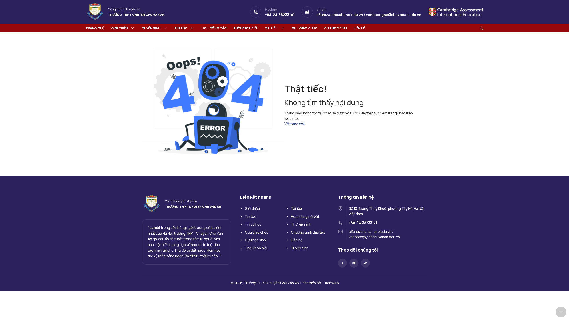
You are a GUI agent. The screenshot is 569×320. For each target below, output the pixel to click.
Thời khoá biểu (245, 28)
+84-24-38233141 (363, 222)
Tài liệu (271, 28)
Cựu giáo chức (304, 28)
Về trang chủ (294, 123)
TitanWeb (331, 282)
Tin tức (180, 28)
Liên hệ (359, 28)
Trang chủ (95, 28)
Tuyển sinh (151, 28)
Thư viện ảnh (301, 224)
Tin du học (253, 224)
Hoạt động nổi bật (305, 216)
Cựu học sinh (335, 28)
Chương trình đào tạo (308, 232)
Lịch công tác (214, 28)
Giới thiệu (119, 28)
